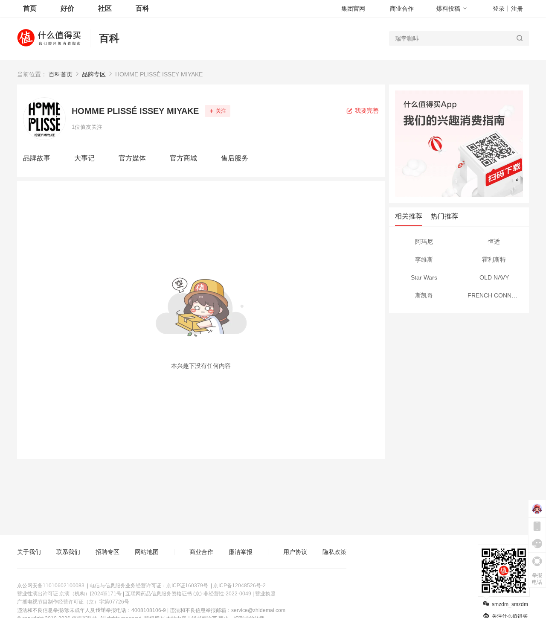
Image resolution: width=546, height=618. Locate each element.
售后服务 (234, 158)
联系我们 (68, 551)
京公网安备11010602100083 (50, 586)
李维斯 (424, 259)
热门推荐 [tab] (444, 216)
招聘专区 (107, 551)
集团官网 (353, 8)
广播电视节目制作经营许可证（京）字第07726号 (73, 602)
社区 (105, 8)
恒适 (494, 241)
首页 (30, 8)
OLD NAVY (494, 277)
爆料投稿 (448, 8)
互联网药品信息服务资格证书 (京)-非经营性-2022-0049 (188, 594)
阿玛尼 (424, 241)
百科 (109, 38)
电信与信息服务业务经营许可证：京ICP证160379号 (149, 586)
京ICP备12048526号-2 (239, 586)
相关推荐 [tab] (408, 216)
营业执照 (265, 594)
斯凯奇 (424, 295)
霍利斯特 (494, 259)
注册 (517, 8)
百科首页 (61, 74)
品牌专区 (94, 74)
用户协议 (295, 551)
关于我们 (29, 551)
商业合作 (402, 8)
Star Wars (424, 277)
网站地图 (147, 551)
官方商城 (183, 158)
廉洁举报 (241, 551)
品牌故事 (36, 158)
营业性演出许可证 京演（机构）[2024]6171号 (69, 594)
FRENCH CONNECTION (498, 295)
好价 (67, 8)
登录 (499, 8)
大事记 (84, 158)
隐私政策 (334, 551)
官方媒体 (132, 158)
